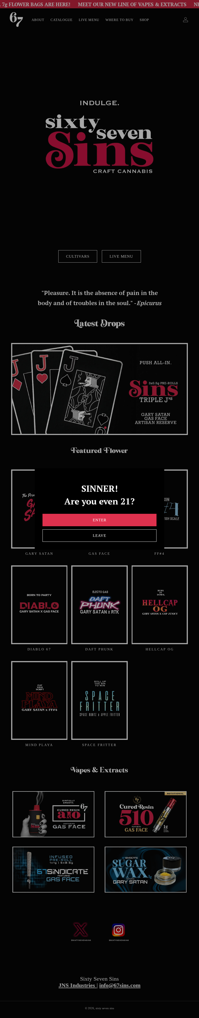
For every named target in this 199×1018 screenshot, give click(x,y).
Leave (99, 535)
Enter (99, 520)
